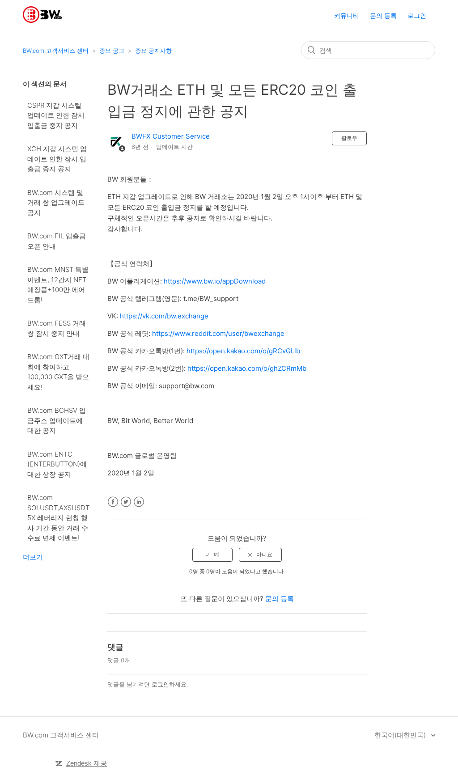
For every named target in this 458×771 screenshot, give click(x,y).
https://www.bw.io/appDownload (215, 281)
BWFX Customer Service (170, 136)
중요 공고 (111, 50)
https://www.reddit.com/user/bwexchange (218, 333)
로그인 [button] (416, 15)
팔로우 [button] (349, 138)
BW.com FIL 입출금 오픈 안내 (56, 241)
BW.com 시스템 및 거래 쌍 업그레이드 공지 (56, 202)
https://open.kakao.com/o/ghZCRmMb (246, 368)
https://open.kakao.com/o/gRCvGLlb (243, 351)
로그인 (160, 684)
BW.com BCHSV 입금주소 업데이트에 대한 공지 (56, 420)
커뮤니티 (346, 15)
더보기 (33, 557)
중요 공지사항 (153, 50)
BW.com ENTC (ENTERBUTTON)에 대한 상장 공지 (57, 464)
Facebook (113, 502)
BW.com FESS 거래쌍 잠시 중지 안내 (56, 328)
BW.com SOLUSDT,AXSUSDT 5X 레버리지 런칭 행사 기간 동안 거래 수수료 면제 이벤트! (58, 517)
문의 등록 (383, 15)
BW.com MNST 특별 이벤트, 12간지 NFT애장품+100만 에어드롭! (58, 284)
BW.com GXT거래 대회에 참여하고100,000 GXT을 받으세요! (58, 371)
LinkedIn (138, 502)
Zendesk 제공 (86, 763)
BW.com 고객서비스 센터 (56, 50)
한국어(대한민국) (401, 735)
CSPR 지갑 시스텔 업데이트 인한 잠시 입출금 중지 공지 (56, 115)
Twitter (125, 502)
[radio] (212, 554)
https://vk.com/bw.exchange (164, 316)
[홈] (42, 20)
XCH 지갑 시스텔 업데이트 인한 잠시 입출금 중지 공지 (57, 158)
